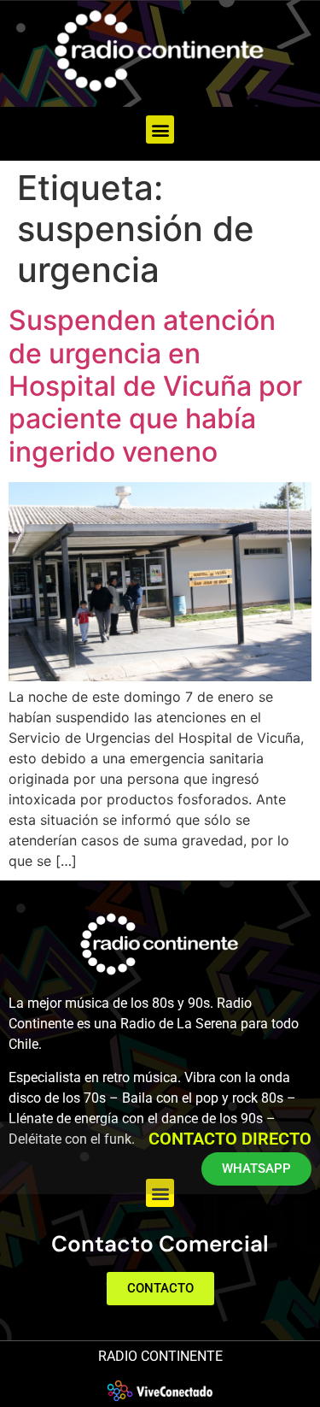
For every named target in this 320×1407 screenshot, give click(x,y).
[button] (160, 129)
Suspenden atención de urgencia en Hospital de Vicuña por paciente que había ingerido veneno (155, 385)
